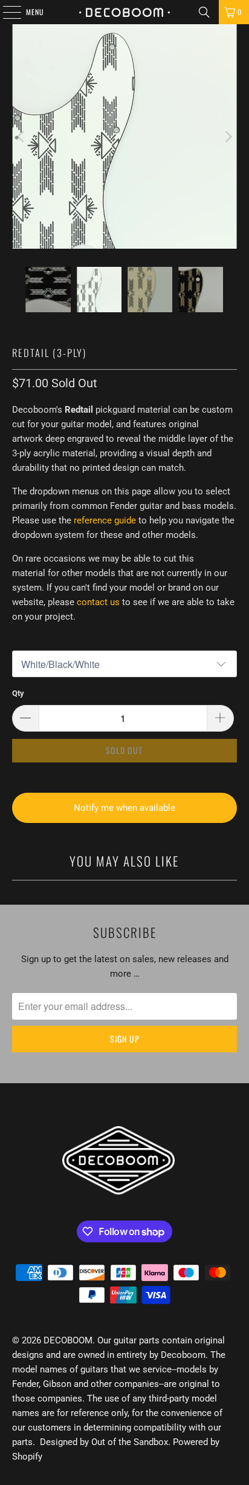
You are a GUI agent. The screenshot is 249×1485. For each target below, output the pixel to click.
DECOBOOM (68, 1340)
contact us (98, 602)
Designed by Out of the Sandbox (104, 1442)
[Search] (204, 12)
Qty (18, 693)
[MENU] (5, 12)
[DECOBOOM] (124, 12)
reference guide (105, 520)
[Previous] (21, 136)
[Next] (228, 136)
